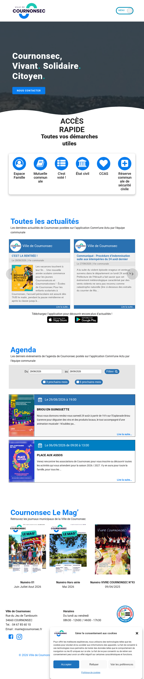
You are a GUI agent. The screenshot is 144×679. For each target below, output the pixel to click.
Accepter (66, 664)
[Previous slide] (11, 274)
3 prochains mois (56, 381)
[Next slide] (132, 274)
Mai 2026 (68, 584)
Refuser (94, 664)
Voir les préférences (121, 664)
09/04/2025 (112, 584)
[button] (137, 633)
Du (27, 371)
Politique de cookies (90, 672)
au (67, 371)
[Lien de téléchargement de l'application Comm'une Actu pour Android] (86, 319)
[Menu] (124, 10)
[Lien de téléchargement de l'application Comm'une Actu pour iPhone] (57, 319)
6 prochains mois (90, 381)
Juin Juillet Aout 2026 (27, 584)
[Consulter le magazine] (27, 573)
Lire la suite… (124, 434)
